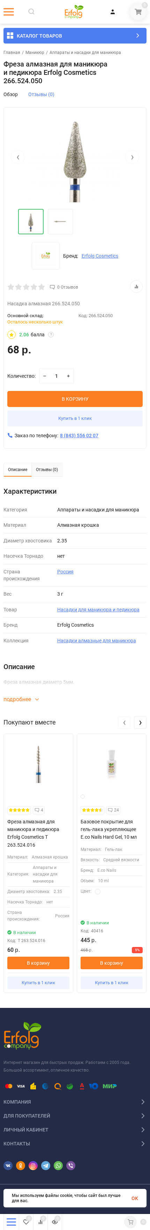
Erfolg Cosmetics (100, 255)
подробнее (17, 699)
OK (135, 1198)
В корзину (38, 963)
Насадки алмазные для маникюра (96, 640)
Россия (65, 571)
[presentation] (18, 157)
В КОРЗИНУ (75, 399)
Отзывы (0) (41, 94)
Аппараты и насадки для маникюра (85, 52)
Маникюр (34, 52)
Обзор (10, 94)
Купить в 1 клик (75, 418)
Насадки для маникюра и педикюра (98, 609)
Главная (11, 52)
